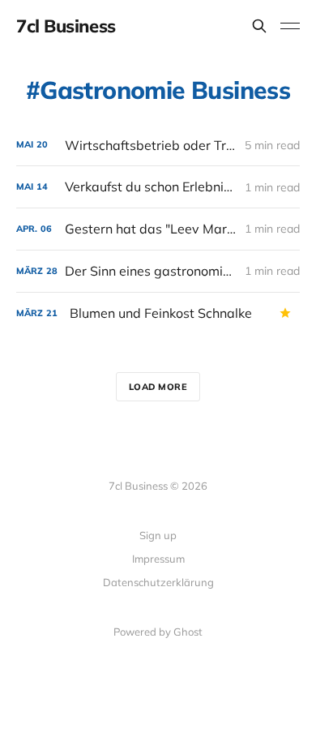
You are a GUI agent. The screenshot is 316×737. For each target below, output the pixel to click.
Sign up (158, 535)
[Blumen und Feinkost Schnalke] (158, 313)
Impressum (158, 558)
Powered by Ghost (158, 631)
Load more (158, 386)
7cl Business (66, 26)
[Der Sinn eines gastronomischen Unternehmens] (158, 271)
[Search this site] (259, 26)
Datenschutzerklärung (158, 582)
